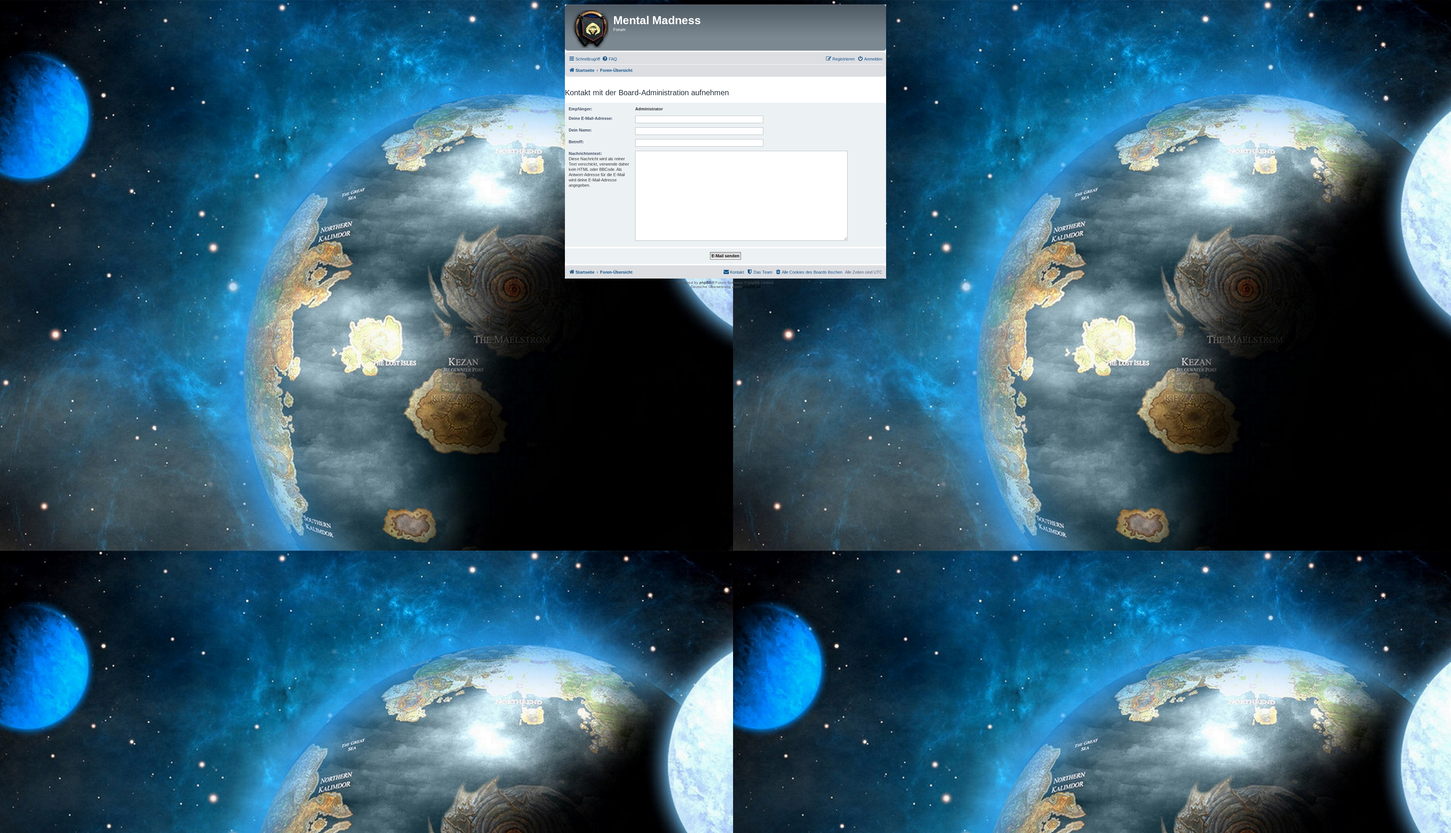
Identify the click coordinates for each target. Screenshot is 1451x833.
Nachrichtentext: (585, 153)
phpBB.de (752, 287)
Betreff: (576, 141)
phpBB (705, 282)
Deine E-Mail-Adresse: (591, 118)
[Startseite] (590, 27)
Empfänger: (580, 109)
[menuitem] (609, 58)
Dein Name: (580, 130)
